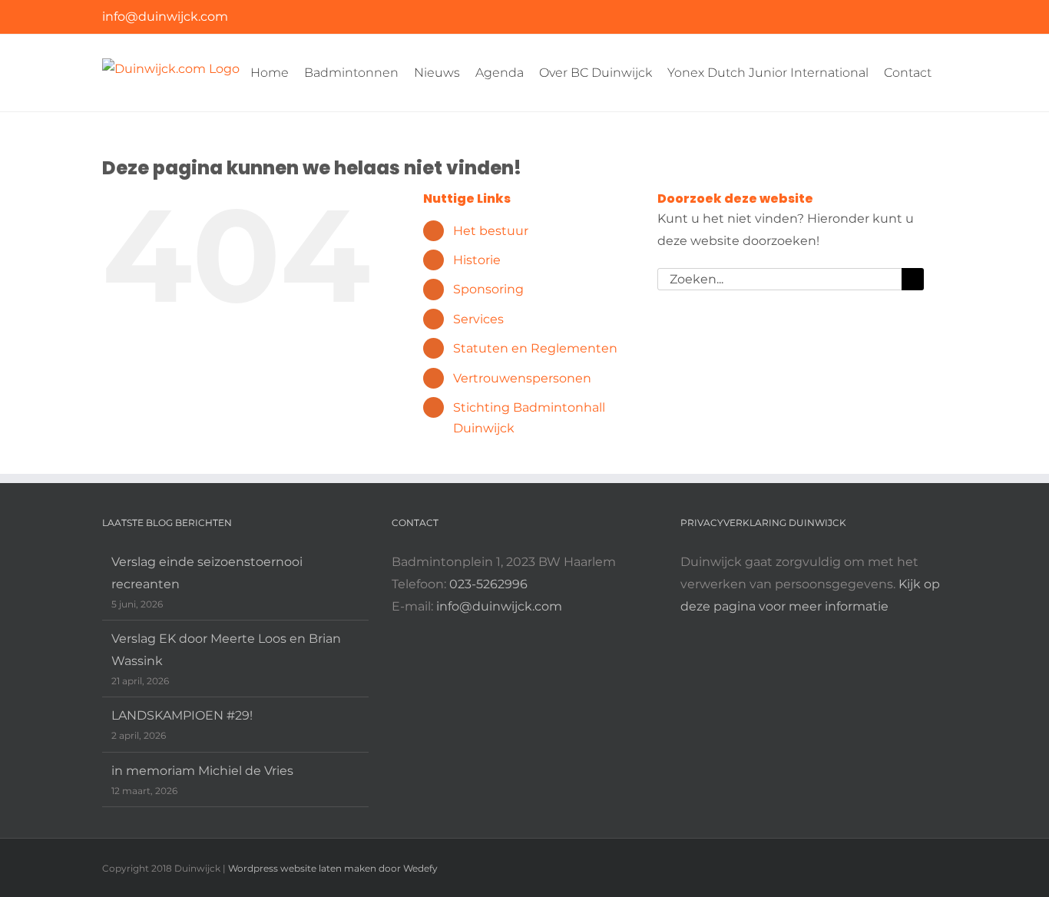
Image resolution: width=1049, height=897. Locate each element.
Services (478, 319)
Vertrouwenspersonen (522, 378)
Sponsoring (488, 289)
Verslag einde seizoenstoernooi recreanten (207, 572)
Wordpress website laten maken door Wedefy (333, 868)
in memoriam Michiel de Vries (202, 770)
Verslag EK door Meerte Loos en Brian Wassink (226, 649)
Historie (477, 260)
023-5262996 (488, 584)
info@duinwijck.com (165, 16)
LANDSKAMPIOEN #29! (182, 715)
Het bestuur (490, 230)
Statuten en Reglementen (535, 348)
